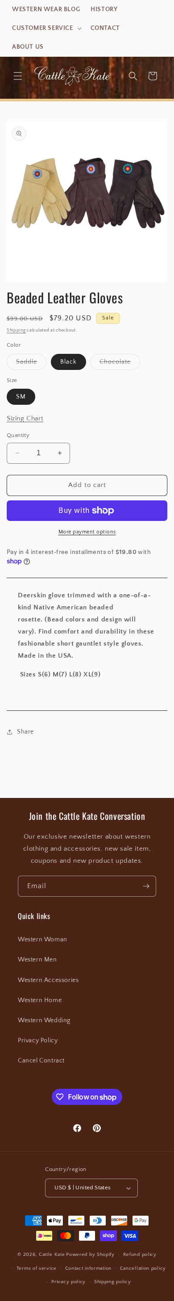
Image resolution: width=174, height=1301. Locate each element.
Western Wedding (44, 1020)
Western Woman (42, 939)
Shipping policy (112, 1281)
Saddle (31, 364)
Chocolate (119, 364)
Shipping (16, 330)
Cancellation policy (143, 1268)
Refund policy (140, 1254)
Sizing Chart (25, 418)
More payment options (87, 532)
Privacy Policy (38, 1040)
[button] (46, 28)
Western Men (37, 959)
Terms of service (37, 1268)
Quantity (18, 435)
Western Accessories (48, 980)
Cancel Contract (41, 1060)
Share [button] (25, 731)
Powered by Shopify (90, 1254)
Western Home (40, 1000)
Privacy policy (68, 1281)
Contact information (88, 1268)
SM (21, 396)
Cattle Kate (52, 1254)
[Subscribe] (146, 886)
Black (68, 361)
